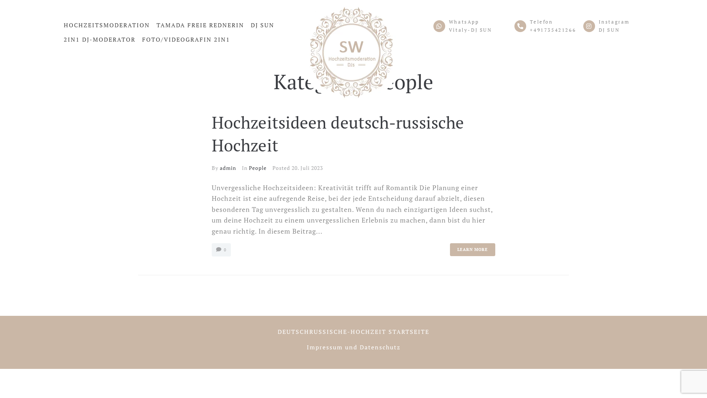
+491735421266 (553, 30)
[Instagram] (589, 26)
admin (228, 167)
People (258, 167)
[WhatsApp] (439, 26)
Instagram (614, 21)
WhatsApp (464, 21)
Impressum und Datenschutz (354, 347)
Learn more (472, 249)
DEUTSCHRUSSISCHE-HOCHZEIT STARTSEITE (353, 332)
